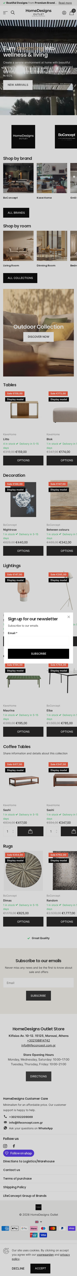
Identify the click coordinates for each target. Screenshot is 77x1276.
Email (12, 633)
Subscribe (38, 653)
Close (68, 617)
